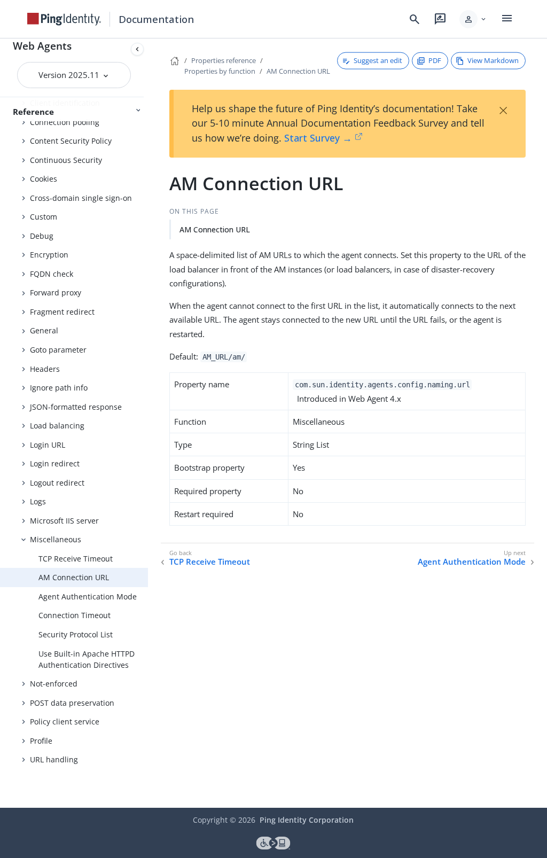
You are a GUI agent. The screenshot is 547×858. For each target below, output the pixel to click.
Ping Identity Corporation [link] (307, 820)
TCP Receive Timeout (75, 558)
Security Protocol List (75, 634)
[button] (473, 19)
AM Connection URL (73, 577)
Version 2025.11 (69, 74)
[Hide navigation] (137, 49)
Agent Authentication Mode (87, 596)
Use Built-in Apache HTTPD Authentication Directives (86, 659)
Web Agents (42, 45)
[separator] (148, 423)
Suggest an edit (378, 60)
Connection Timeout (74, 615)
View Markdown (493, 60)
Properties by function (219, 71)
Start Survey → (318, 137)
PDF (434, 60)
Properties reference (223, 60)
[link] (64, 19)
